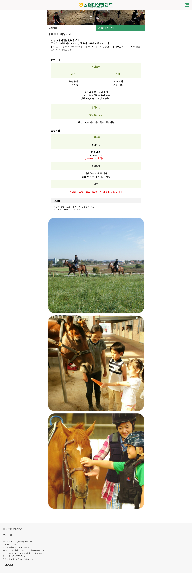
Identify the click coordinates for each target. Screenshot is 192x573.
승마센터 (53, 28)
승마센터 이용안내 (106, 28)
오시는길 (7, 535)
